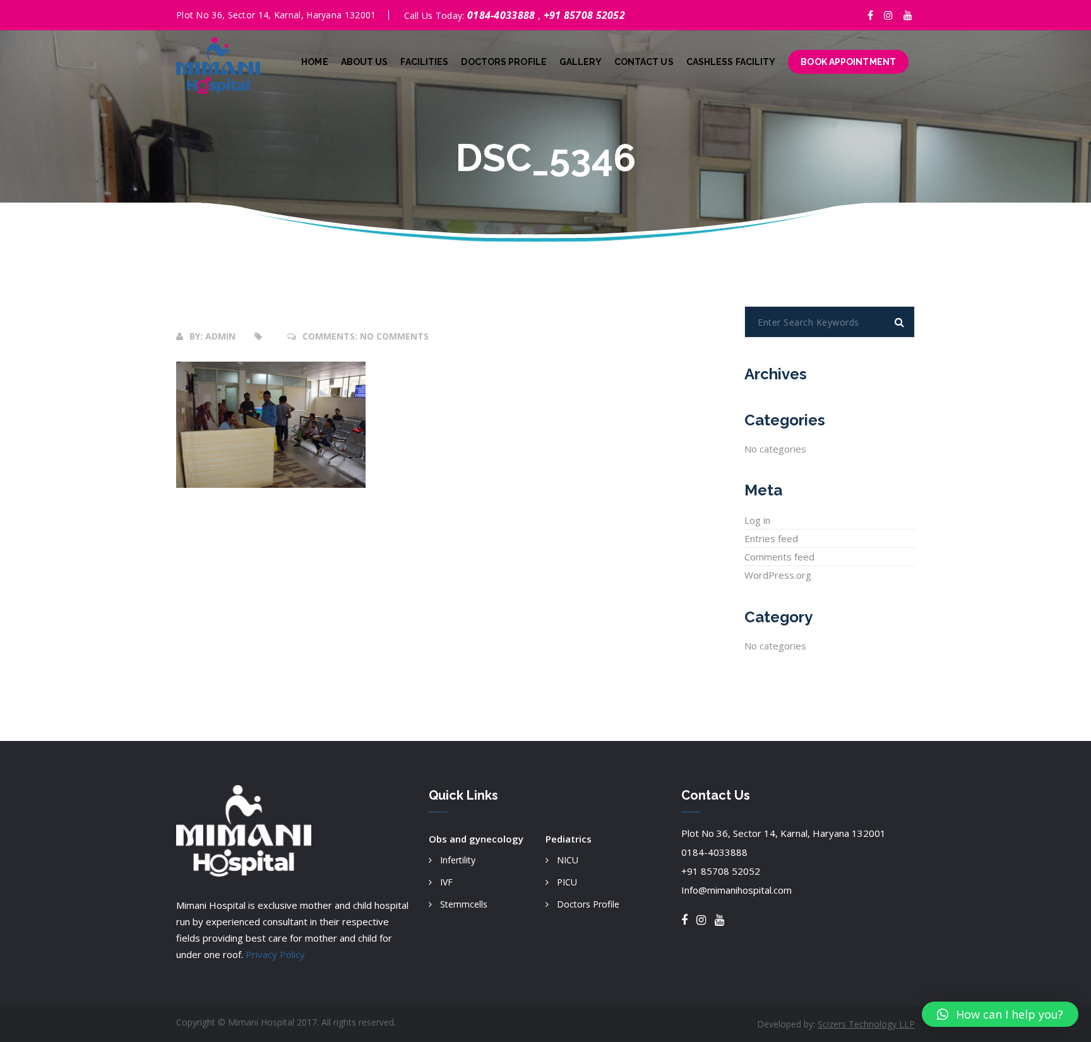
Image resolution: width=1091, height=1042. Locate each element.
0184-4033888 (502, 15)
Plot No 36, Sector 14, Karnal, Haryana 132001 (783, 833)
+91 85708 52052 (585, 15)
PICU (567, 882)
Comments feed (779, 556)
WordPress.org (777, 575)
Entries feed (771, 538)
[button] (1000, 1014)
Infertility (457, 860)
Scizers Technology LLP (866, 1024)
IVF (446, 882)
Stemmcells (463, 904)
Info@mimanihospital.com (736, 890)
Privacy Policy (275, 954)
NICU (567, 860)
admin (220, 336)
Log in (757, 520)
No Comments (394, 336)
